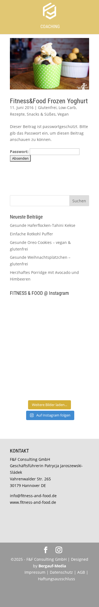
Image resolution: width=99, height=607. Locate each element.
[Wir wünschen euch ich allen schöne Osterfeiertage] (29, 360)
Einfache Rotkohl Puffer (31, 233)
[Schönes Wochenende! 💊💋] (29, 312)
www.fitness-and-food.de (33, 502)
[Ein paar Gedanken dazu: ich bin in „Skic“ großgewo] (70, 336)
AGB (81, 572)
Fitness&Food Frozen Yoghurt (49, 101)
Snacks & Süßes (41, 114)
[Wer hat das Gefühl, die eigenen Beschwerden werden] (70, 360)
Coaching (50, 26)
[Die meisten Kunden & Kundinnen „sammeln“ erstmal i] (29, 385)
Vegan (63, 114)
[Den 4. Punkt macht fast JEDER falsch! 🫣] (70, 312)
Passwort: (20, 151)
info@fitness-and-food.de (33, 495)
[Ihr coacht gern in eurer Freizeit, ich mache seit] (29, 336)
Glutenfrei (47, 107)
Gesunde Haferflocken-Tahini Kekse (42, 225)
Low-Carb (67, 107)
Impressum (34, 572)
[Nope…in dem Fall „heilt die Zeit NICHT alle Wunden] (70, 385)
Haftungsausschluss (56, 578)
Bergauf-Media (52, 565)
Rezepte (17, 114)
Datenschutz (62, 572)
